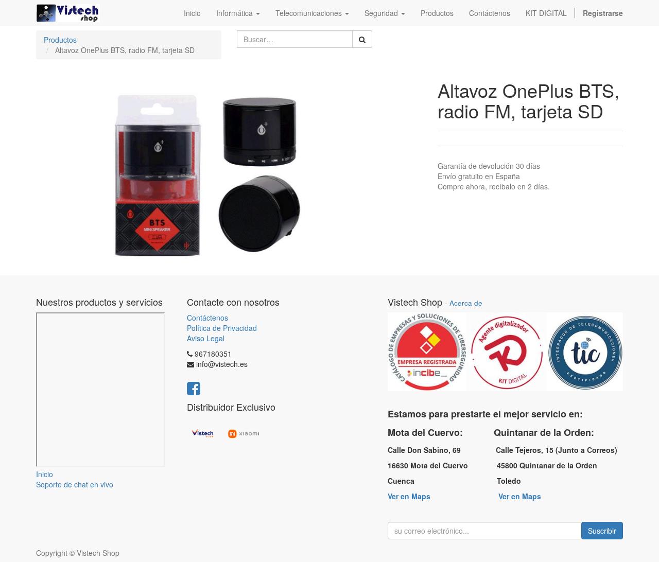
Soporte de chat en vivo (74, 484)
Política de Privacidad (222, 328)
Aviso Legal (205, 338)
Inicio (44, 474)
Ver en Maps (409, 496)
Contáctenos (207, 317)
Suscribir (602, 530)
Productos (60, 39)
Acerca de (465, 303)
